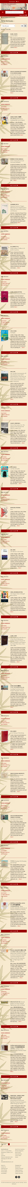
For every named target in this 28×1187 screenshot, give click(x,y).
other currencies (5, 59)
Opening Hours (4, 1168)
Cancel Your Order (19, 1171)
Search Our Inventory (19, 1149)
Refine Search (23, 15)
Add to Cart (13, 52)
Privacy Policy (4, 1171)
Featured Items (18, 1154)
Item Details (3, 61)
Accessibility (3, 1173)
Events (16, 1157)
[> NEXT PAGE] (9, 1144)
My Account (17, 1167)
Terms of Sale (4, 1170)
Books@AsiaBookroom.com (7, 1162)
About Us (3, 1165)
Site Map (21, 1182)
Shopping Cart (18, 1165)
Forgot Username (19, 1173)
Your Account (12, 1)
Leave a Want (18, 1155)
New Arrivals (18, 1152)
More (15, 47)
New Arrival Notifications (8, 17)
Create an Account (19, 1168)
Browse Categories (19, 1150)
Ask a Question (4, 64)
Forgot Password (18, 1170)
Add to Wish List (5, 63)
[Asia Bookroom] (14, 6)
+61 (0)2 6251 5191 (8, 1157)
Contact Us (3, 1167)
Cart (18, 1)
